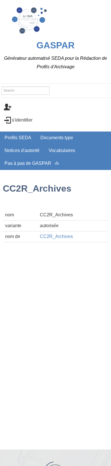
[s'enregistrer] (55, 107)
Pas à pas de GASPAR (28, 163)
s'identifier (22, 120)
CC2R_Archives (56, 236)
